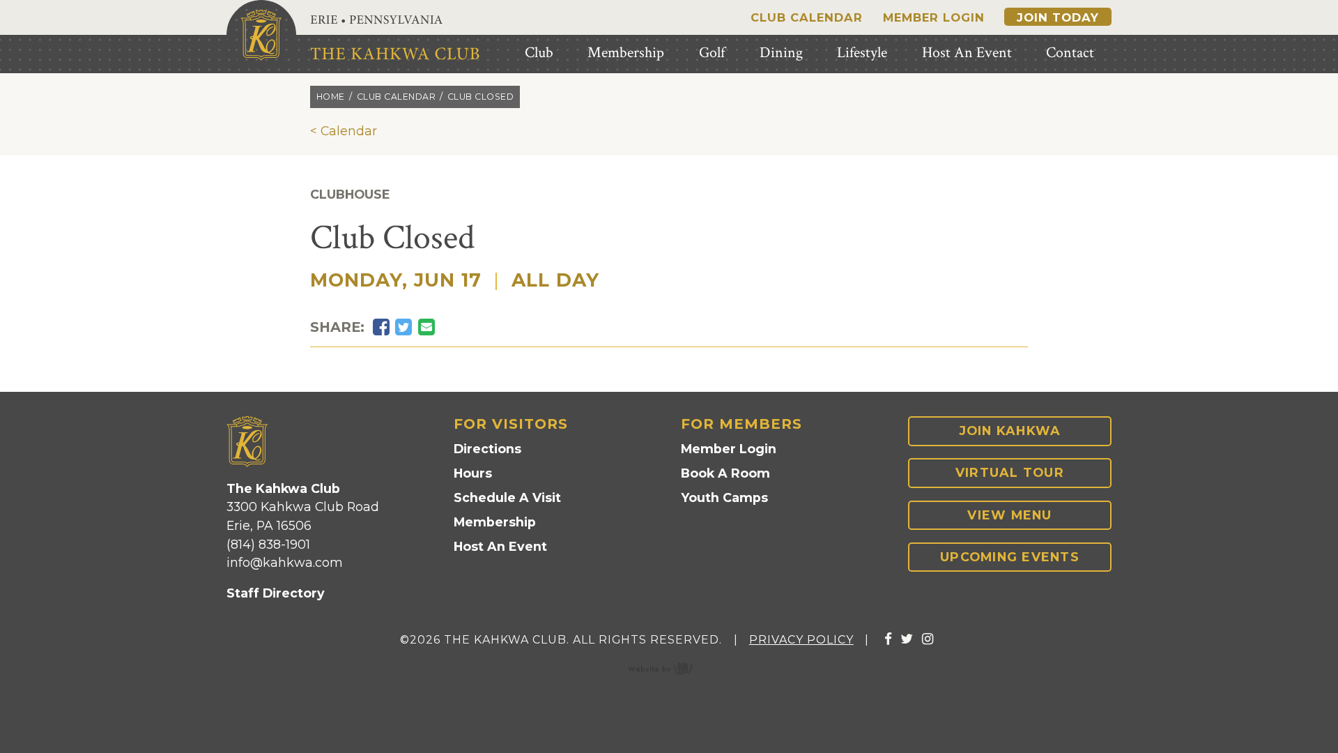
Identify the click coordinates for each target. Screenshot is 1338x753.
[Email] (426, 327)
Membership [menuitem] (625, 53)
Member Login (934, 17)
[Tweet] (403, 327)
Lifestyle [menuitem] (862, 53)
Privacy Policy (801, 639)
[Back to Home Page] (261, 35)
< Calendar (343, 130)
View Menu (1009, 515)
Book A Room (725, 473)
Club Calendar (807, 17)
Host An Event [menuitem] (967, 53)
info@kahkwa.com (284, 562)
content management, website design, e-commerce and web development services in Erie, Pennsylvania (669, 668)
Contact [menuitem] (1070, 53)
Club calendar (396, 96)
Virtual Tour (1009, 472)
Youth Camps (724, 497)
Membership (495, 522)
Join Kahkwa (1010, 430)
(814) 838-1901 (268, 544)
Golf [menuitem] (712, 53)
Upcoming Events (1009, 556)
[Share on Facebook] (381, 327)
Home (330, 96)
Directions (487, 448)
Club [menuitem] (539, 53)
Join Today (1058, 17)
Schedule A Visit (507, 497)
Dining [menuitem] (781, 53)
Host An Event (500, 546)
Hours (473, 473)
